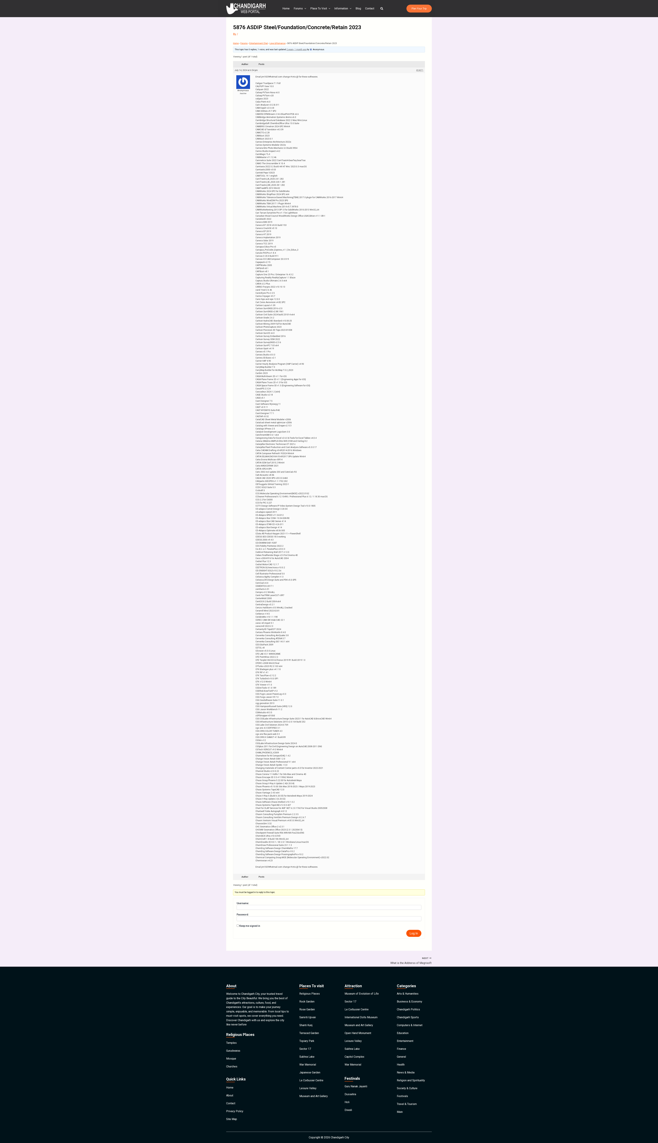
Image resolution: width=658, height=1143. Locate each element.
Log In (414, 933)
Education (403, 1033)
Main (400, 1112)
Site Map (231, 1119)
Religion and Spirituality (411, 1080)
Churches (231, 1066)
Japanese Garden (309, 1072)
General (401, 1056)
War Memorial (307, 1064)
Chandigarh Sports (408, 1017)
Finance (401, 1048)
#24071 (419, 70)
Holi (347, 1102)
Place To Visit (318, 8)
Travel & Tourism (407, 1104)
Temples (231, 1042)
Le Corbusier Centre (311, 1080)
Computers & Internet (409, 1025)
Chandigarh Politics (408, 1009)
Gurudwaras (233, 1050)
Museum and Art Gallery (313, 1096)
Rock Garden (306, 1001)
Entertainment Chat (258, 43)
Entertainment (405, 1041)
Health (401, 1064)
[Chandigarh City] (246, 8)
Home (286, 8)
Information (341, 8)
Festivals (402, 1096)
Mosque (231, 1058)
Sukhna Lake (306, 1056)
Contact (369, 8)
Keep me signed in (249, 926)
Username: (243, 903)
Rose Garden (307, 1009)
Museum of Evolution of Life (362, 993)
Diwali (348, 1110)
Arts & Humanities (407, 993)
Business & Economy (409, 1001)
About (229, 1095)
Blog (358, 8)
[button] (381, 9)
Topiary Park (306, 1041)
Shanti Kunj (305, 1025)
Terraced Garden (309, 1033)
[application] (304, 8)
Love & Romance (277, 43)
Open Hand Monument (358, 1033)
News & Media (406, 1072)
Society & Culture (407, 1088)
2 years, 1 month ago (297, 49)
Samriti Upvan (307, 1017)
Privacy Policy (234, 1111)
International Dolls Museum (361, 1017)
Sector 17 (305, 1048)
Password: (243, 914)
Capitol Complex (354, 1056)
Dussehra (350, 1094)
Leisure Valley (307, 1088)
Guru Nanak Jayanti (356, 1086)
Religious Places (309, 993)
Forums (298, 8)
